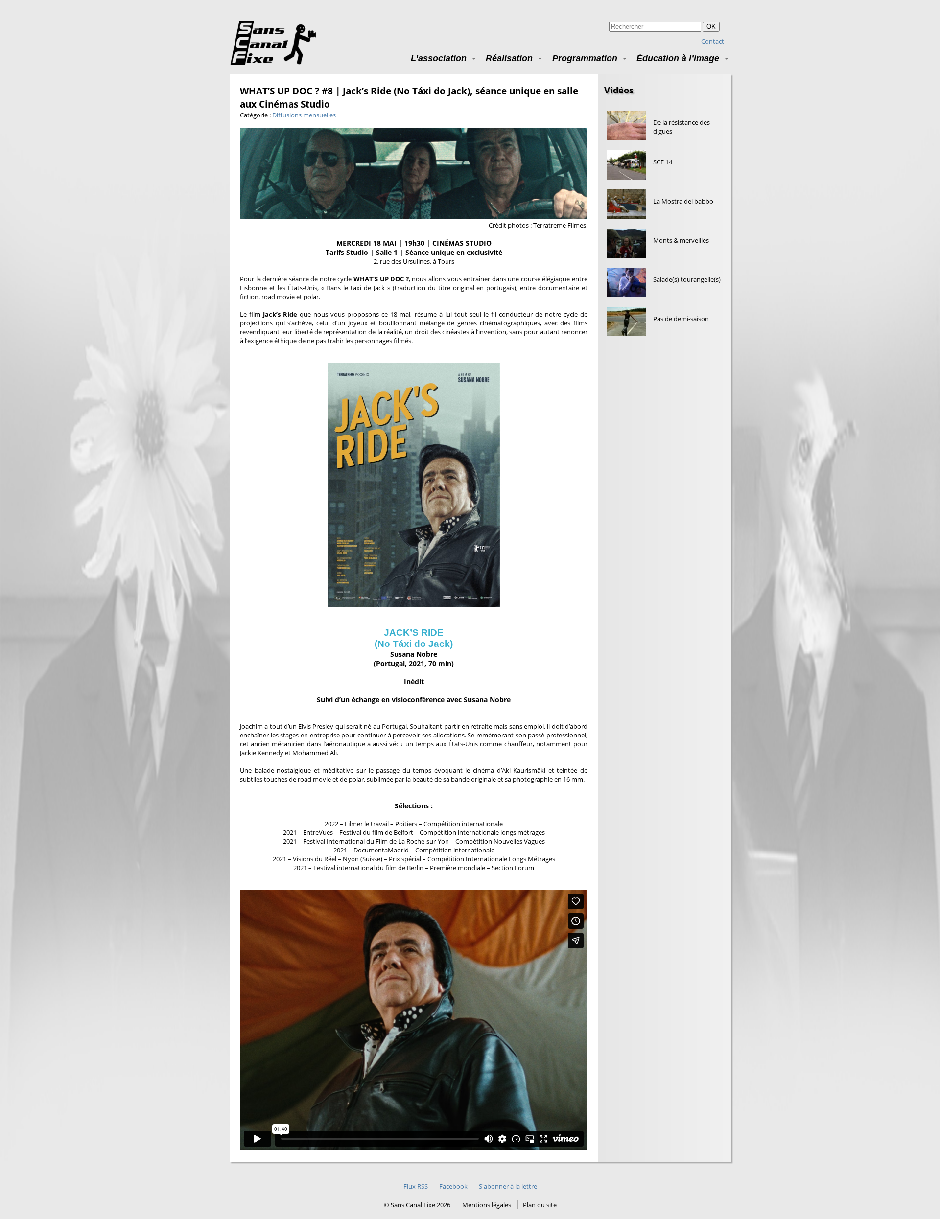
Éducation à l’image (677, 58)
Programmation (584, 58)
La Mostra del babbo (683, 201)
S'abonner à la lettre (508, 1186)
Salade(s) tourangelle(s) (687, 279)
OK (711, 26)
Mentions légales (486, 1204)
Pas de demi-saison (681, 318)
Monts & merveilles (681, 240)
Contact (712, 41)
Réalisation (509, 58)
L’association (439, 58)
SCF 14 (662, 162)
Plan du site (540, 1204)
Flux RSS (415, 1186)
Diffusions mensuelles (304, 115)
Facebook (453, 1186)
